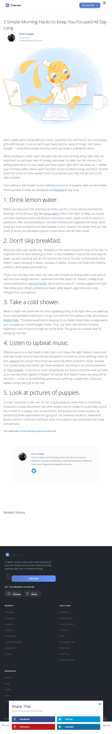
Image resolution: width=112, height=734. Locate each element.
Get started (88, 5)
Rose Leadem (26, 34)
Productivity (24, 38)
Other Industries (67, 660)
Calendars (9, 612)
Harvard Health (37, 283)
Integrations (10, 648)
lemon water (51, 213)
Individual (64, 612)
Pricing (8, 654)
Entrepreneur (66, 618)
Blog (7, 683)
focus (23, 431)
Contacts (9, 624)
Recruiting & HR (67, 642)
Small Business (67, 624)
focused (59, 190)
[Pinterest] (104, 718)
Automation (10, 636)
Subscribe (34, 578)
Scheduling (10, 618)
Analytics (9, 630)
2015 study (59, 402)
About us (9, 677)
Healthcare (65, 654)
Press (7, 695)
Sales (62, 636)
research (15, 361)
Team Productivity (13, 642)
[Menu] (104, 5)
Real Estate (65, 648)
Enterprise (64, 630)
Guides (8, 689)
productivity (50, 431)
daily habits (14, 431)
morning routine (35, 431)
